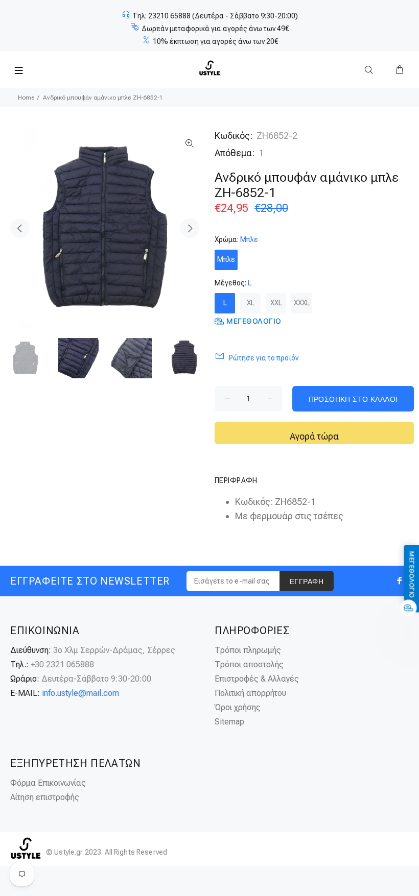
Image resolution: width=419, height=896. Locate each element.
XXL (276, 303)
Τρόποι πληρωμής (248, 650)
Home (26, 97)
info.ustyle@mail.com (80, 693)
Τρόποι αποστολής (249, 664)
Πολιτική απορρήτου (250, 693)
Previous (20, 228)
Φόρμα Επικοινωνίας (48, 783)
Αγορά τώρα (314, 436)
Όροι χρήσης (238, 707)
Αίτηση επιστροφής (44, 797)
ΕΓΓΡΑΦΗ (306, 581)
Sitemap (229, 722)
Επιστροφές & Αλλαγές (257, 679)
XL (250, 303)
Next (189, 228)
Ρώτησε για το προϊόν (263, 358)
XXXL (302, 303)
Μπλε (226, 259)
